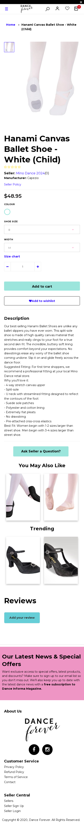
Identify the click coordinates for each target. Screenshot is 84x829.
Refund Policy (14, 772)
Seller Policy (12, 184)
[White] (7, 212)
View (12, 516)
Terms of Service (16, 777)
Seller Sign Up (14, 806)
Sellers (8, 801)
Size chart (12, 256)
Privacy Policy (14, 767)
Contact (9, 782)
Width (8, 239)
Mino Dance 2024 (30, 173)
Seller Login (12, 811)
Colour (9, 204)
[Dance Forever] (27, 9)
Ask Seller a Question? (41, 451)
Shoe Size (11, 221)
